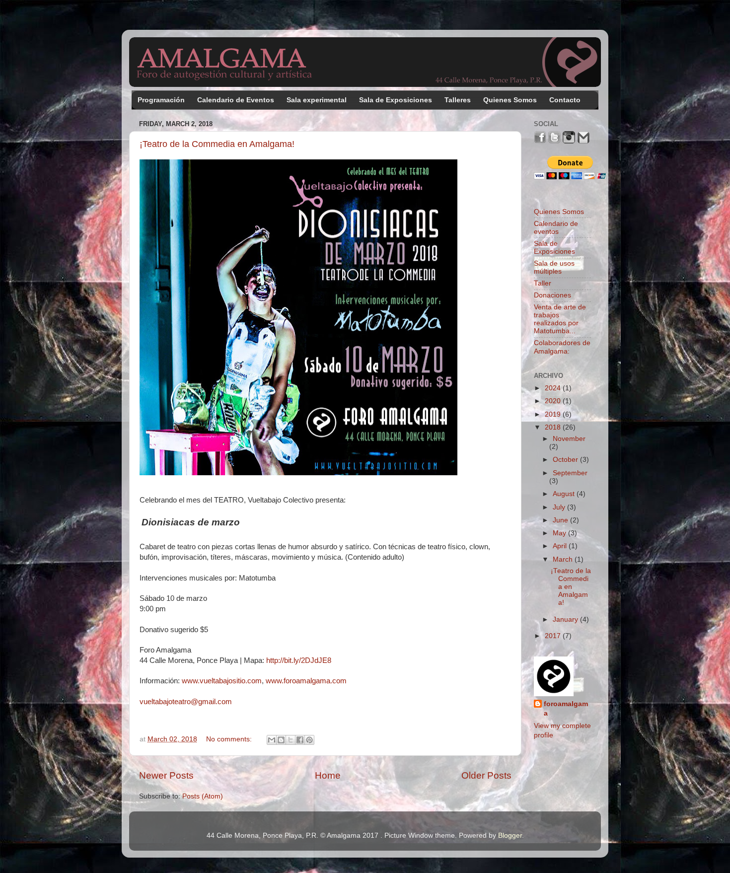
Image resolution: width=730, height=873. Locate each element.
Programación (161, 100)
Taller (542, 283)
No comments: (230, 739)
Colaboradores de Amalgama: (562, 347)
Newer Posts (166, 775)
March (564, 559)
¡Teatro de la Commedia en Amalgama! (217, 144)
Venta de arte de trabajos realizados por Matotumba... (560, 319)
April (561, 546)
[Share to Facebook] (300, 740)
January (566, 619)
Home (328, 775)
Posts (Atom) (202, 796)
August (565, 494)
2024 (554, 388)
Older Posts (486, 775)
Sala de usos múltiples (554, 267)
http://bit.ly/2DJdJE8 (298, 660)
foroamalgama (566, 708)
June (561, 520)
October (566, 459)
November (569, 438)
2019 (554, 414)
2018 (554, 427)
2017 (554, 636)
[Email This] (272, 740)
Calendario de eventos (556, 227)
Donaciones (552, 295)
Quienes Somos (510, 100)
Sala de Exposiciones (395, 100)
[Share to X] (290, 740)
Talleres (457, 100)
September (570, 473)
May (560, 533)
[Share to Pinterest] (309, 740)
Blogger (510, 835)
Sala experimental (317, 100)
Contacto (565, 100)
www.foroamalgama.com (306, 681)
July (560, 507)
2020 (554, 401)
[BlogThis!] (281, 740)
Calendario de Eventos (235, 100)
